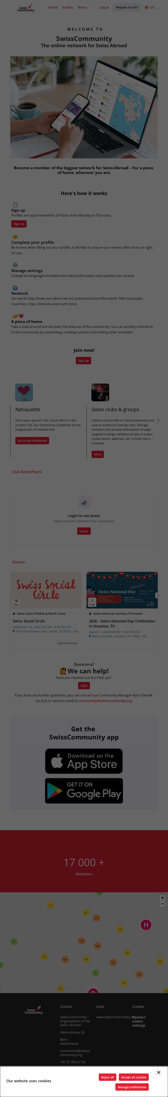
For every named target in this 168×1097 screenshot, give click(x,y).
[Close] (158, 1072)
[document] (84, 1081)
